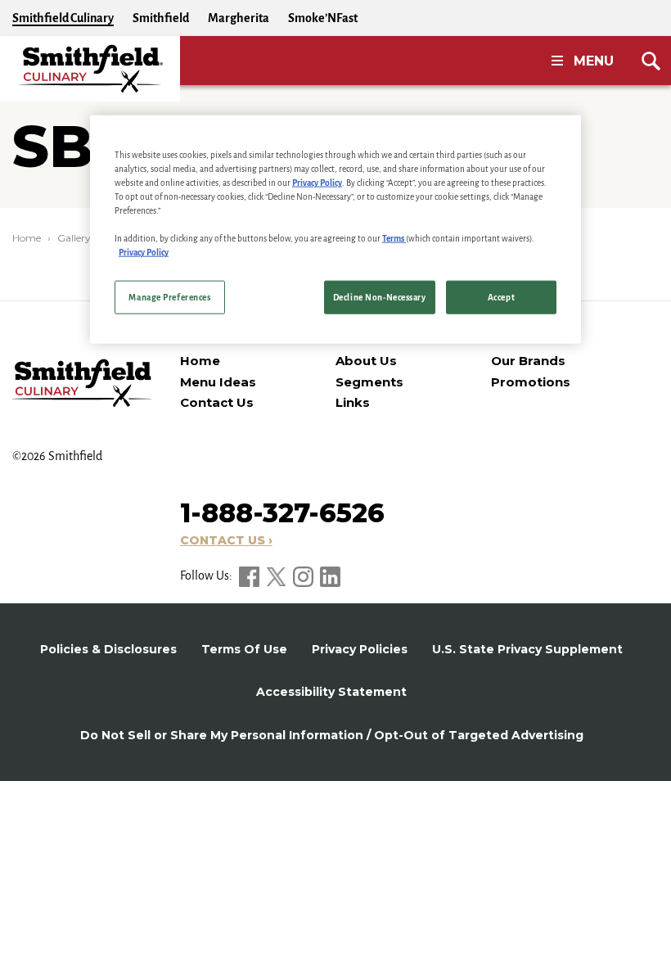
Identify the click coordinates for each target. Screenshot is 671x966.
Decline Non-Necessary (379, 296)
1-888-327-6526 (282, 513)
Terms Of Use (244, 649)
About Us (366, 360)
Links (353, 402)
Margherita (238, 18)
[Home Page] (90, 69)
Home (26, 238)
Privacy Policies (360, 649)
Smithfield (161, 18)
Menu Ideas (218, 382)
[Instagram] (304, 575)
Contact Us (217, 402)
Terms (394, 238)
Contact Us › (226, 540)
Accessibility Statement (331, 691)
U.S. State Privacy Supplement (527, 649)
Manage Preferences (169, 296)
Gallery (74, 238)
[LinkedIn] (330, 575)
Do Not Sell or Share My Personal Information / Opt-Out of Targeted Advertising (331, 735)
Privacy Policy (317, 182)
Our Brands (528, 360)
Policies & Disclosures (108, 649)
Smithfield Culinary (63, 18)
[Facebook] (250, 575)
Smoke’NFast (323, 18)
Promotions (530, 382)
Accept (501, 296)
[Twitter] (277, 575)
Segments (369, 382)
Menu (594, 61)
